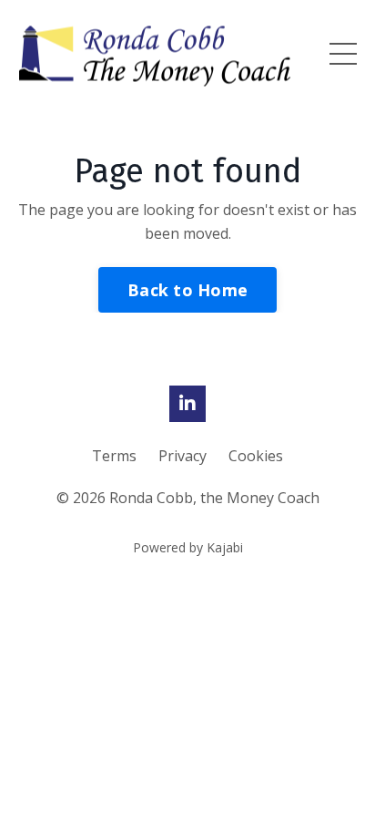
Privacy (184, 456)
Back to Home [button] (187, 290)
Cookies (255, 456)
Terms (116, 456)
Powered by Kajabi (188, 547)
